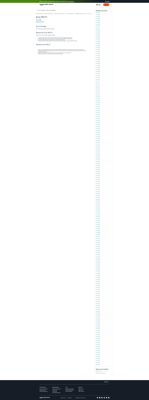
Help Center (81, 390)
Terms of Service (63, 397)
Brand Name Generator (69, 390)
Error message (38, 20)
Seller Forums (81, 388)
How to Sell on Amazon (44, 388)
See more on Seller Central (100, 373)
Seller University (81, 391)
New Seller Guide (42, 390)
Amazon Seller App (68, 391)
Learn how (72, 1)
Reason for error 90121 (40, 21)
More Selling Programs (56, 392)
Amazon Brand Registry (56, 388)
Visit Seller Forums (99, 371)
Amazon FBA (54, 390)
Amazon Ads (54, 391)
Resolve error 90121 (39, 22)
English (107, 381)
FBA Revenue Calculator (69, 388)
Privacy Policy (70, 397)
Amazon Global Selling (43, 391)
